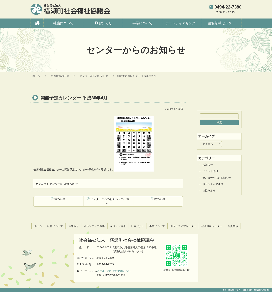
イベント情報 (210, 171)
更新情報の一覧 (60, 75)
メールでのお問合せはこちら (114, 270)
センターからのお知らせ (94, 75)
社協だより (208, 190)
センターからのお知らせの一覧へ (109, 201)
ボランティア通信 (212, 184)
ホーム (36, 75)
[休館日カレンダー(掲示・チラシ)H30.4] (134, 169)
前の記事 (59, 199)
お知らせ (207, 164)
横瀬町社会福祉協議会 (70, 9)
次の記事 (159, 199)
